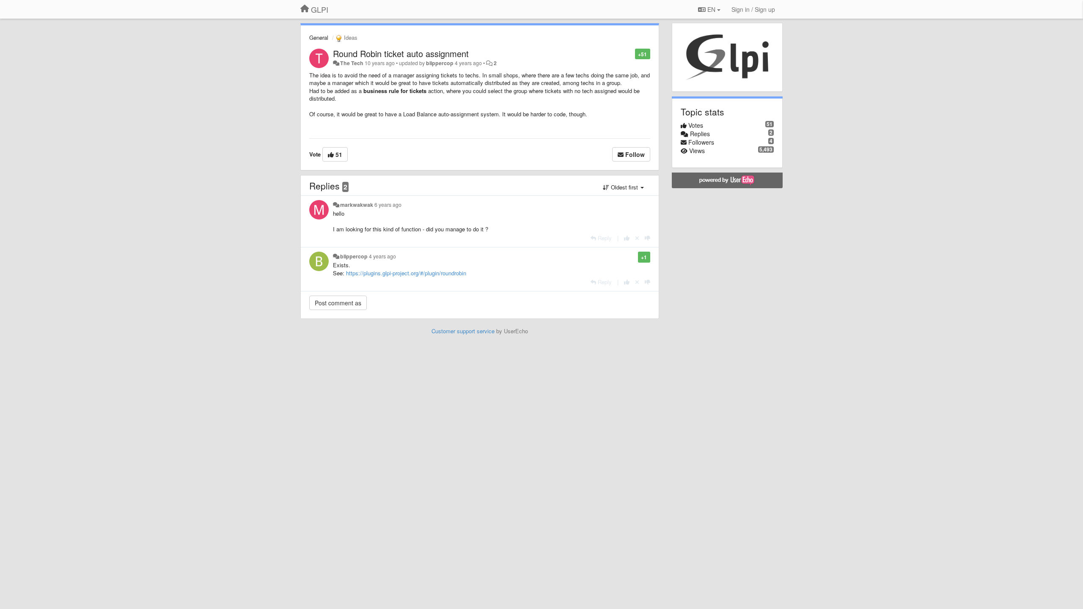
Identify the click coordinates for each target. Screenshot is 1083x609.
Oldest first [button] (624, 187)
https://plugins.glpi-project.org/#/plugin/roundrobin (406, 273)
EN (711, 9)
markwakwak (356, 204)
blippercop (440, 63)
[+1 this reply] (626, 238)
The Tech (351, 63)
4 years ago (382, 256)
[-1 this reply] (647, 238)
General (318, 37)
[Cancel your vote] (637, 238)
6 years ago (387, 204)
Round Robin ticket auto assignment (401, 53)
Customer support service (463, 331)
